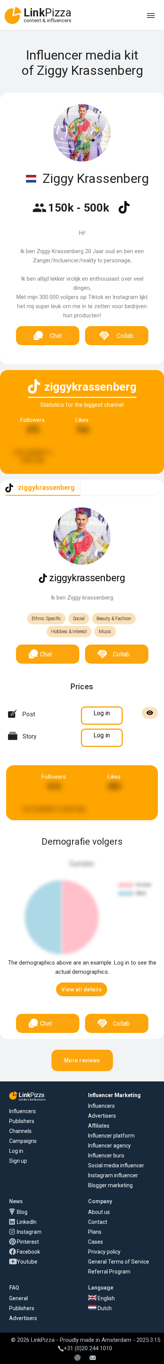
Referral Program (109, 1272)
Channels (20, 1131)
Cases (95, 1242)
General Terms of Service (118, 1262)
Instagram (29, 1232)
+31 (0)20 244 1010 (88, 1348)
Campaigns (23, 1141)
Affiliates (98, 1126)
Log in (16, 1151)
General (18, 1298)
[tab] (40, 488)
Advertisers (102, 1116)
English (105, 1298)
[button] (81, 989)
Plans (94, 1232)
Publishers (21, 1121)
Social (79, 618)
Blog (22, 1212)
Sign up (18, 1161)
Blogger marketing (110, 1185)
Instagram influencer (113, 1175)
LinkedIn (27, 1222)
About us (99, 1212)
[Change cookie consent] (77, 1358)
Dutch (104, 1308)
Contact (97, 1222)
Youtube (27, 1262)
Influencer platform (111, 1136)
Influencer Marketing (114, 1095)
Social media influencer (116, 1165)
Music (105, 631)
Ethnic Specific (46, 618)
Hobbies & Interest (69, 631)
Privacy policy (104, 1252)
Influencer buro (106, 1155)
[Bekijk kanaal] (124, 212)
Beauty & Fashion (113, 618)
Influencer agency (109, 1146)
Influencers (22, 1111)
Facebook (28, 1252)
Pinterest (28, 1242)
